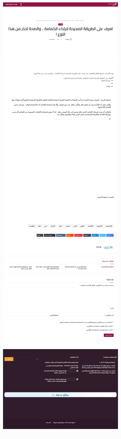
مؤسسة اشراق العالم (11, 4)
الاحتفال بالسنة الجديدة (107, 267)
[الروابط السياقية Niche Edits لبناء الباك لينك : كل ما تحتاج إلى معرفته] (73, 373)
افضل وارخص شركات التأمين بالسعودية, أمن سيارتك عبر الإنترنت (61, 362)
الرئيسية (82, 20)
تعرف (67, 226)
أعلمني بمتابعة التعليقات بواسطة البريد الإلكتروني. (99, 326)
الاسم (112, 308)
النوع (82, 226)
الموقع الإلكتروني (54, 315)
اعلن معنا (48, 422)
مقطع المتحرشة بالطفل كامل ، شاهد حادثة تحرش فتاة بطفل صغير (47, 268)
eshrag (67, 39)
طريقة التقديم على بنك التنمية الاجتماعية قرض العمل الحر (75, 268)
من (45, 226)
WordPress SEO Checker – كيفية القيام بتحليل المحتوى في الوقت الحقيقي (62, 366)
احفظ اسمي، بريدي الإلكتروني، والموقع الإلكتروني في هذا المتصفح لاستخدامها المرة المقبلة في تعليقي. (85, 322)
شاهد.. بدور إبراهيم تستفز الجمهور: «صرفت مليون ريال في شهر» (20, 268)
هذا (39, 226)
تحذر (74, 226)
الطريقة (99, 226)
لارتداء (52, 226)
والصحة (31, 226)
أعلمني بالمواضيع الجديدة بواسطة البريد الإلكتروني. (99, 330)
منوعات (77, 20)
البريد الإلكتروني (109, 315)
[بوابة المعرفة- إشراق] (112, 4)
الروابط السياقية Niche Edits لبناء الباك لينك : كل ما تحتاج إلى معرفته (55, 372)
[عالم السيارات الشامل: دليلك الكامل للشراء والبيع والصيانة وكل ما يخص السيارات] (73, 381)
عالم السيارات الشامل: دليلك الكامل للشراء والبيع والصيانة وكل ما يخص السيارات (55, 380)
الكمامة (90, 226)
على (60, 226)
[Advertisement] (60, 12)
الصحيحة (108, 226)
